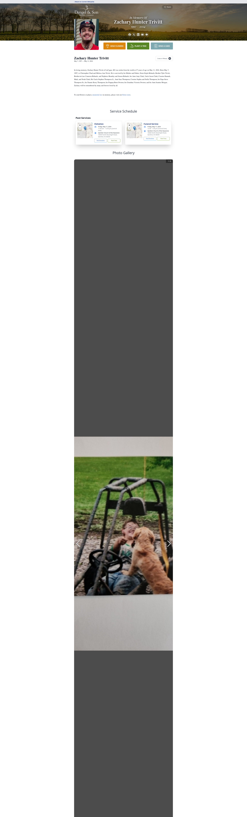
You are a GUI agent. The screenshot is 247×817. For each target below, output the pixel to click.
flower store (126, 95)
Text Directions (101, 140)
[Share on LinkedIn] (138, 34)
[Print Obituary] (146, 34)
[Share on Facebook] (129, 34)
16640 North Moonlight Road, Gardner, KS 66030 (107, 136)
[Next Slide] (169, 543)
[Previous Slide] (78, 543)
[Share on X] (134, 34)
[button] (85, 128)
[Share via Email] (142, 34)
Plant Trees (114, 140)
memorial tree (97, 95)
